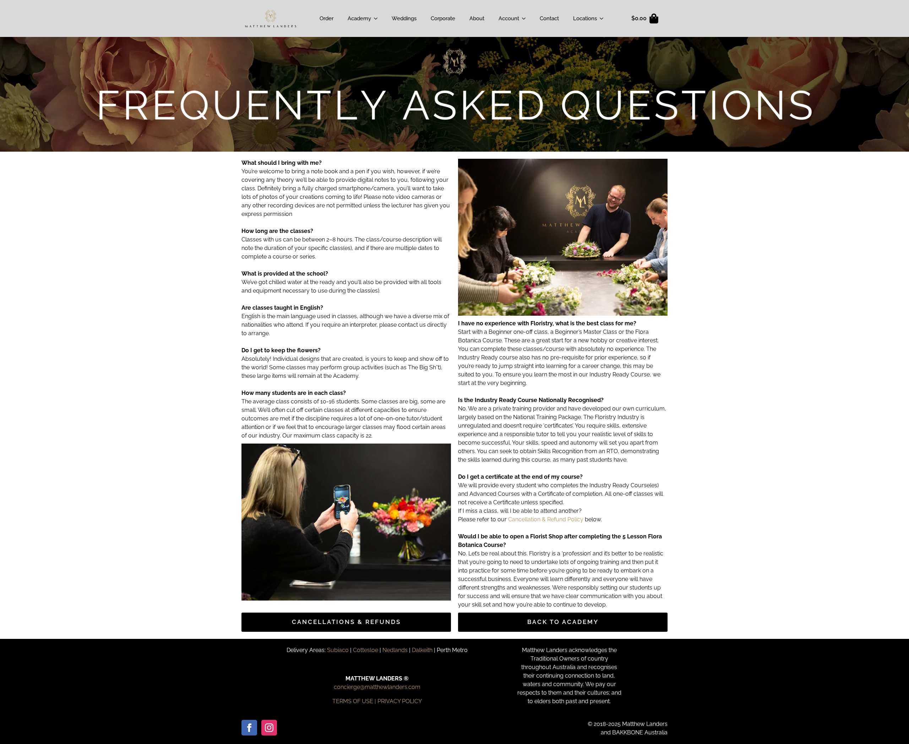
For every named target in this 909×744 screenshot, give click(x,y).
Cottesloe (365, 650)
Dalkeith (422, 650)
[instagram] (269, 727)
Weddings (404, 18)
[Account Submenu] (526, 18)
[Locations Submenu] (603, 18)
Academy (359, 18)
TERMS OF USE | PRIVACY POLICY (377, 701)
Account (509, 18)
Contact (549, 18)
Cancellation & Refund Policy (545, 519)
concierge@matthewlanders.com (377, 687)
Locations (585, 18)
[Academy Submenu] (378, 18)
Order (326, 18)
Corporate (443, 18)
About (476, 18)
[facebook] (249, 727)
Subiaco (338, 650)
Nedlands (395, 650)
